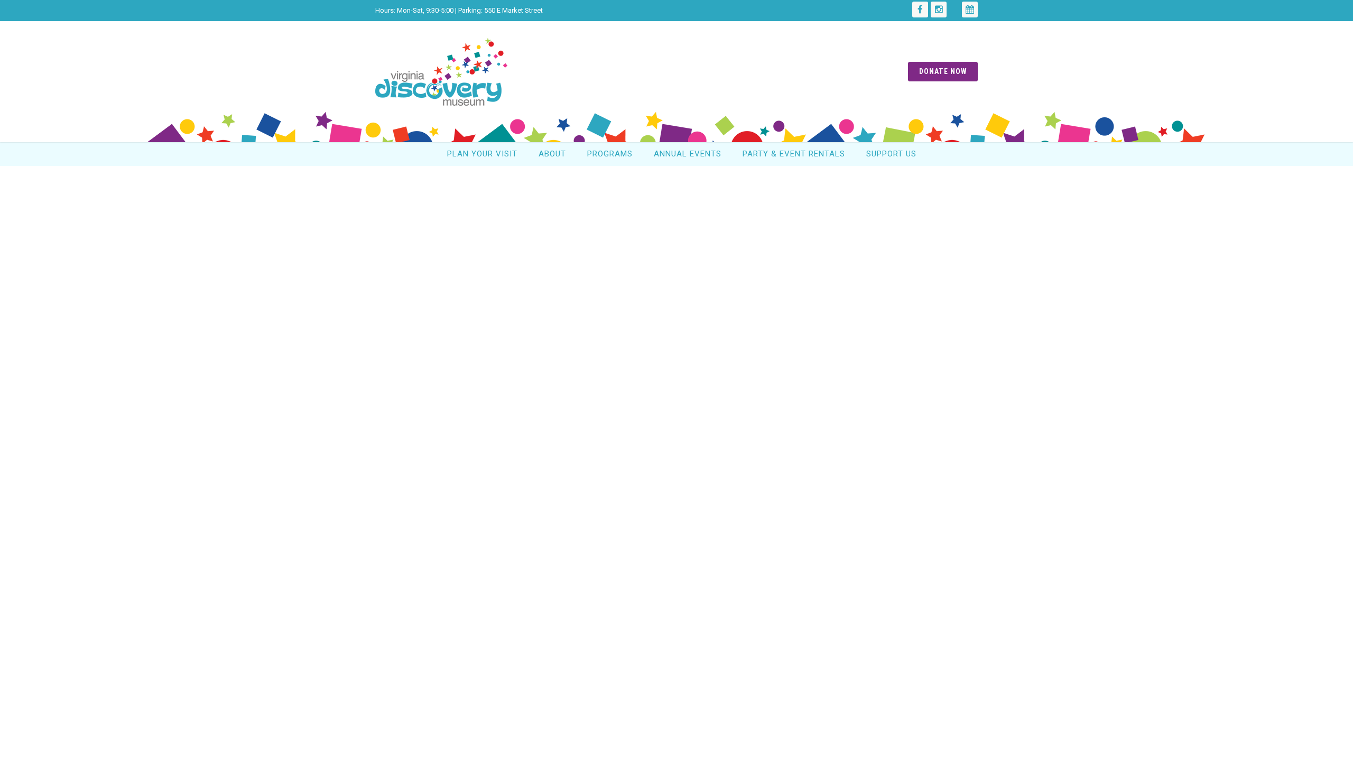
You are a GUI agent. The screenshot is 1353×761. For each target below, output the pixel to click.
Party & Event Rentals (794, 154)
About (552, 154)
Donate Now (943, 71)
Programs (610, 154)
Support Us (891, 154)
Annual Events (687, 154)
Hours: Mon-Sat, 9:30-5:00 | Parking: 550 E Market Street (459, 10)
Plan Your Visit (482, 154)
